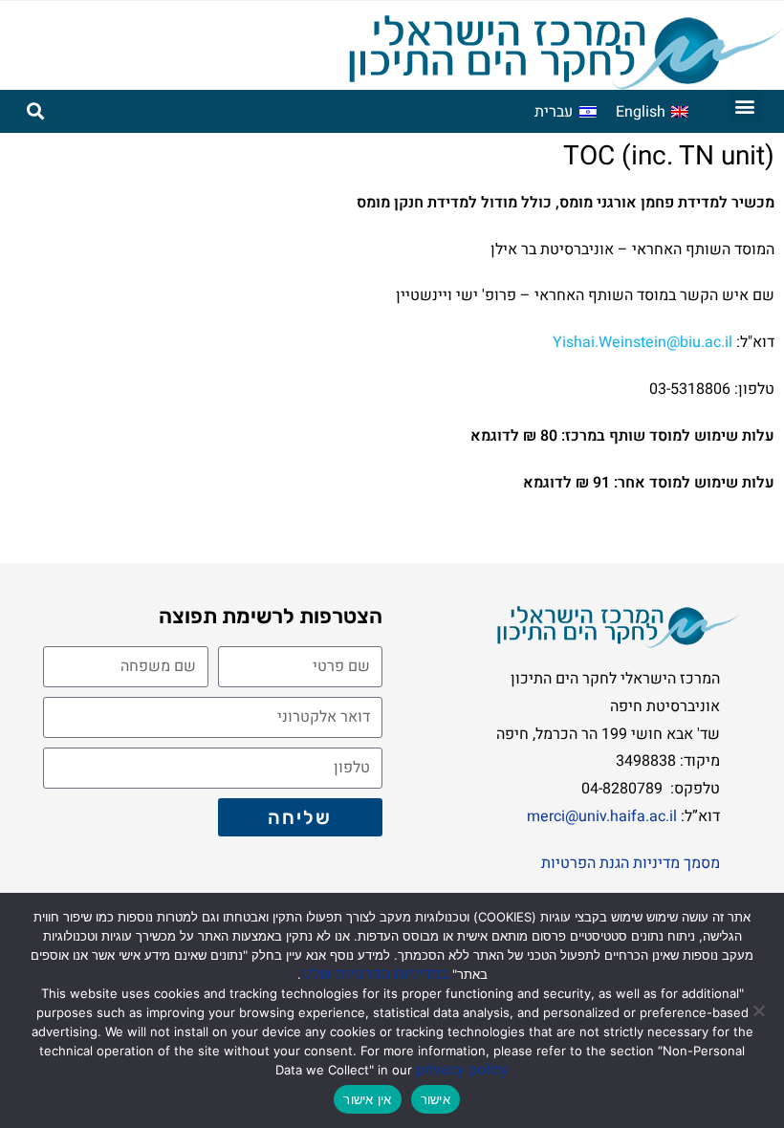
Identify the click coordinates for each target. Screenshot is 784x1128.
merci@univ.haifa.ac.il (604, 816)
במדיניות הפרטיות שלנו (374, 974)
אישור (435, 1099)
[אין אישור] (760, 1010)
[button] (745, 105)
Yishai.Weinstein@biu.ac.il (642, 342)
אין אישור (367, 1099)
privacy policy (462, 1069)
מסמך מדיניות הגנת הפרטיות (630, 863)
